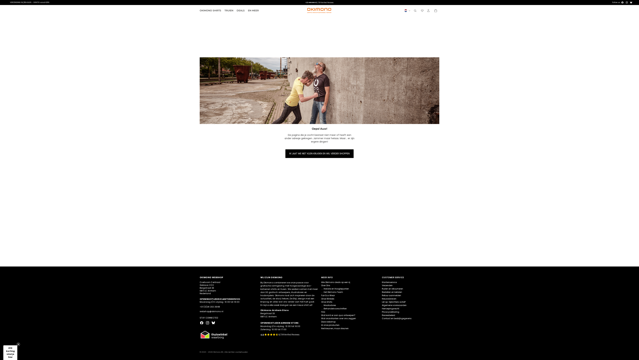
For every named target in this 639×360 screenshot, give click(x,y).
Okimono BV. (218, 352)
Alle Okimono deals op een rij (335, 282)
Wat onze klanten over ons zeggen (338, 318)
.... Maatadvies (328, 305)
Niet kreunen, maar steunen (335, 328)
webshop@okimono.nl (211, 311)
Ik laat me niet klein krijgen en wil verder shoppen (319, 153)
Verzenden (387, 285)
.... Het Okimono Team (332, 292)
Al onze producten (330, 325)
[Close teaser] (18, 344)
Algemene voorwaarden (394, 305)
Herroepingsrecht (390, 308)
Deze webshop (328, 321)
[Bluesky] (631, 2)
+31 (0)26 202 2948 (210, 306)
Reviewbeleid (388, 315)
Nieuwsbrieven (389, 298)
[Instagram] (627, 2)
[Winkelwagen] (435, 10)
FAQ (323, 311)
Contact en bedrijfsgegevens (397, 318)
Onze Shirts (326, 301)
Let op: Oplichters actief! (394, 301)
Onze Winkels (327, 298)
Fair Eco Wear (328, 295)
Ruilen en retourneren (392, 288)
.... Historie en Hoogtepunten (335, 288)
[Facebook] (622, 2)
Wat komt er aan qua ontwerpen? (338, 315)
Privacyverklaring (390, 311)
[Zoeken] (415, 10)
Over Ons (325, 285)
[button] (10, 352)
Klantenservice (389, 282)
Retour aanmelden (391, 295)
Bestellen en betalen (392, 292)
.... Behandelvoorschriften (334, 308)
